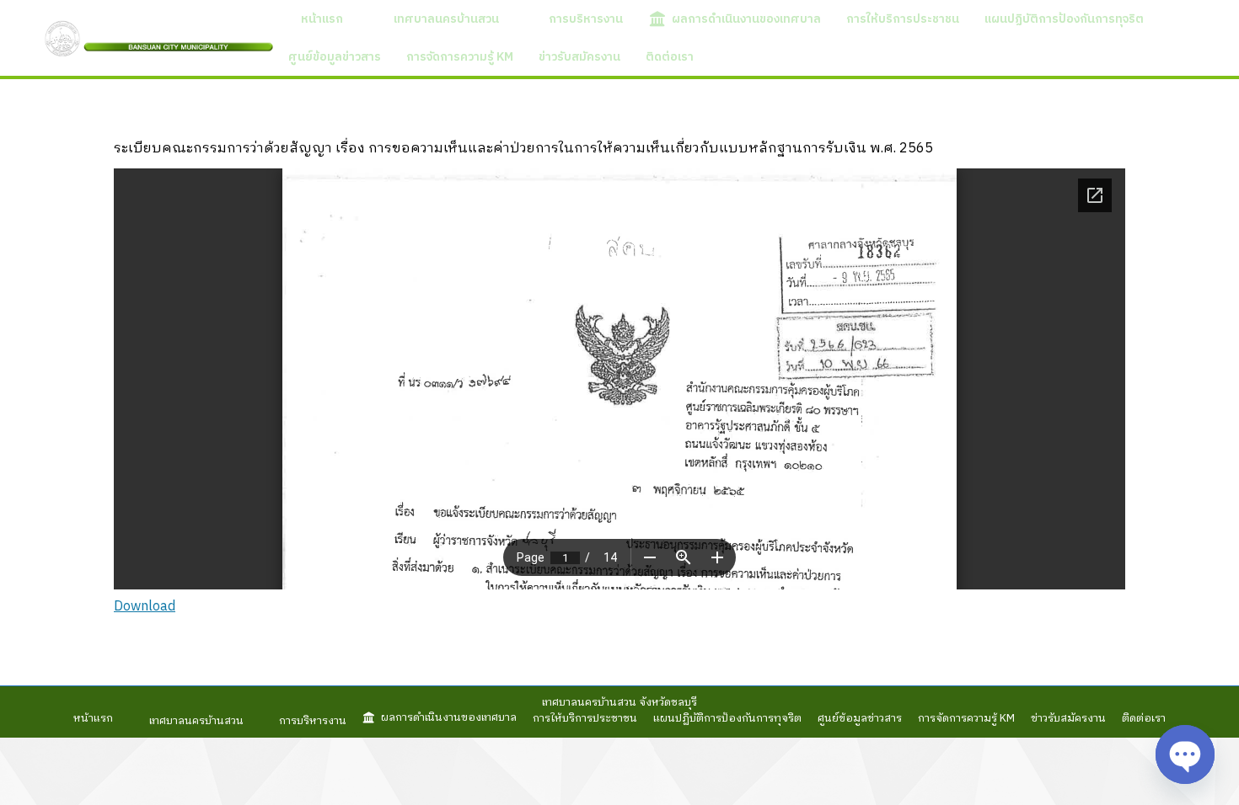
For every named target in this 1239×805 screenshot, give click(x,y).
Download (144, 606)
